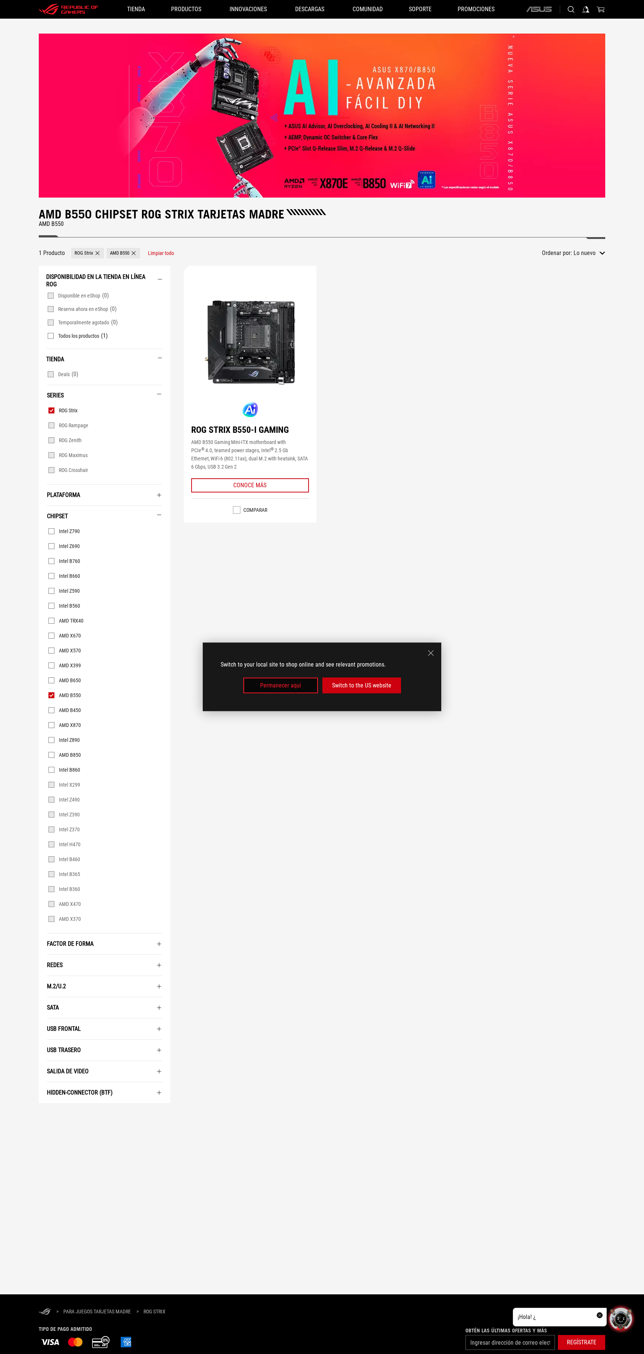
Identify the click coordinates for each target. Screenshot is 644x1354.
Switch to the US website (361, 685)
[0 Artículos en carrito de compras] (600, 9)
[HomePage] (45, 1312)
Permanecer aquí (280, 685)
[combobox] (589, 253)
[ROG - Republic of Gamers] (68, 9)
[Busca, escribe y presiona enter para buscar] (570, 9)
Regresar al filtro (48, 1114)
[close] (430, 653)
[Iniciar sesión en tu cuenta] (585, 9)
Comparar (255, 510)
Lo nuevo (585, 252)
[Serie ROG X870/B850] (322, 116)
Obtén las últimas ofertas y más (506, 1330)
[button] (87, 253)
